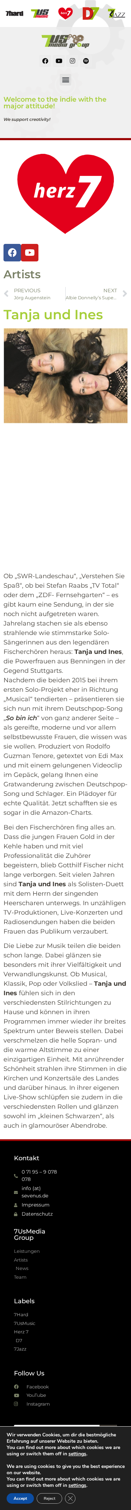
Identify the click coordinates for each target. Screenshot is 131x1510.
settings (77, 1454)
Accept (20, 1498)
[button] (65, 80)
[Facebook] (45, 61)
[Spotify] (86, 61)
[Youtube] (59, 61)
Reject (49, 1498)
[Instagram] (72, 61)
